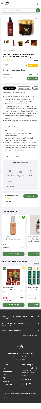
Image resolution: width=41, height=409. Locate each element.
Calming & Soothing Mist (11, 239)
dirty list (4, 374)
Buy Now (31, 78)
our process (5, 368)
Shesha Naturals (9, 51)
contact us (5, 381)
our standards (6, 371)
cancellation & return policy (29, 397)
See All (36, 263)
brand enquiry (6, 384)
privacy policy (7, 397)
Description (9, 88)
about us (4, 365)
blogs (3, 378)
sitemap (20, 397)
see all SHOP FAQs (30, 335)
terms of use (14, 397)
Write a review (31, 196)
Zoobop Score (24, 88)
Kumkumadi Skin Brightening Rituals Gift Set (12, 291)
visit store (12, 254)
